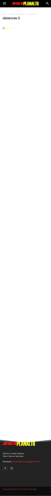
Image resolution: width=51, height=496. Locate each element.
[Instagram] (11, 468)
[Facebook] (5, 468)
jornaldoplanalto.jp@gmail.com (26, 461)
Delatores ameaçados (17, 14)
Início (5, 14)
